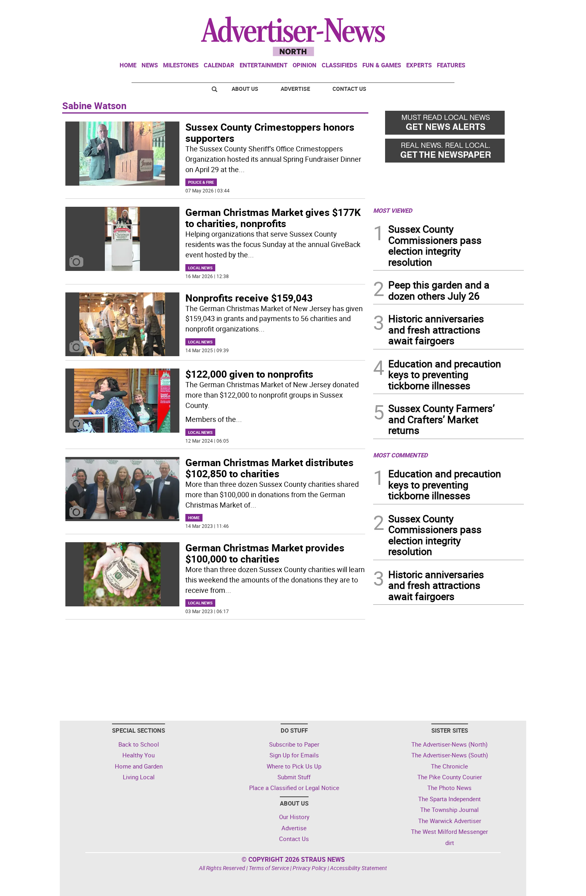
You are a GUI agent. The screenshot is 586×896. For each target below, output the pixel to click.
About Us (245, 88)
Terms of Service (269, 868)
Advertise (295, 88)
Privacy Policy (309, 868)
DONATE (504, 9)
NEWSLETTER (459, 9)
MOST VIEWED (392, 210)
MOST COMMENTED (400, 455)
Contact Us (349, 88)
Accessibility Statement (358, 868)
